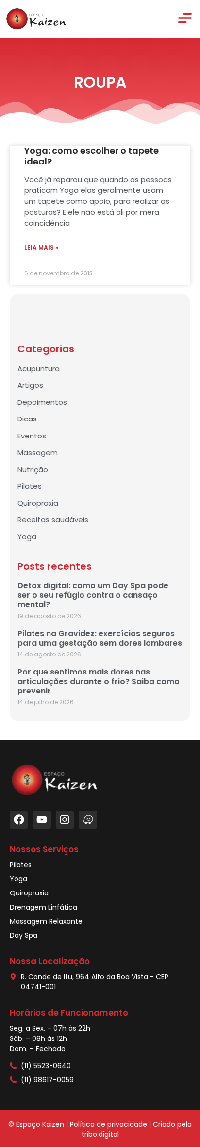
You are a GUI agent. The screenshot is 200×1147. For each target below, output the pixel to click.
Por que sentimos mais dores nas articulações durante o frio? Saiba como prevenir (98, 681)
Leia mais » (41, 247)
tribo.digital (100, 1134)
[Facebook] (19, 820)
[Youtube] (41, 820)
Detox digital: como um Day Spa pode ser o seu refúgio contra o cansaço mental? (92, 595)
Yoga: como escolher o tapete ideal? (91, 156)
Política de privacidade (108, 1124)
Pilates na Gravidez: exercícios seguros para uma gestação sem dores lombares (99, 638)
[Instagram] (65, 820)
